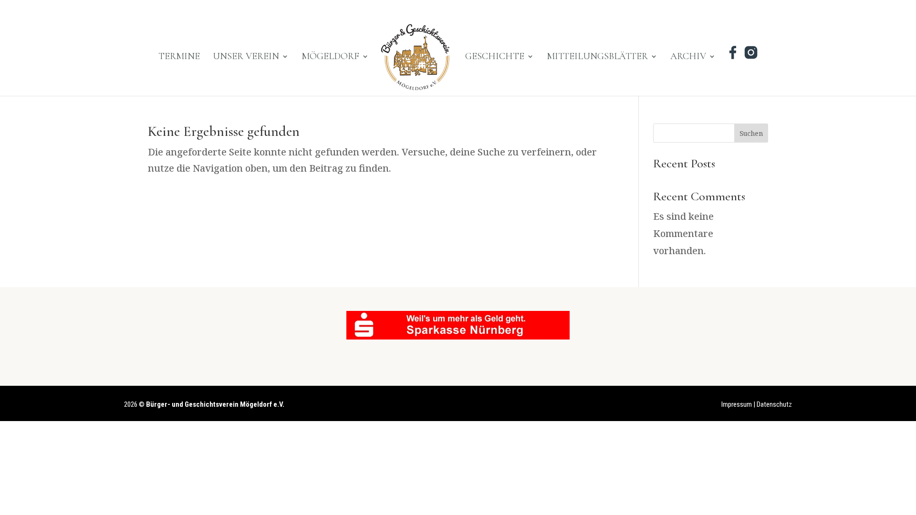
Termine (179, 57)
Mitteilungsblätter (597, 57)
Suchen (751, 133)
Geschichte (494, 57)
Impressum (736, 404)
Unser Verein (246, 57)
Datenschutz (774, 404)
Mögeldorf (330, 57)
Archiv (688, 57)
